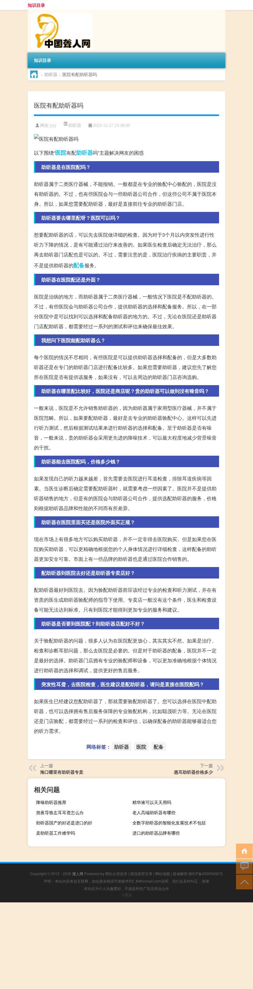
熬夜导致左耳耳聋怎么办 (60, 812)
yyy (53, 125)
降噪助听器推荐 (51, 802)
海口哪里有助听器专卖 (61, 772)
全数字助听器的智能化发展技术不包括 (169, 822)
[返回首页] (243, 851)
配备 (79, 265)
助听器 (50, 74)
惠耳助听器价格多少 (193, 772)
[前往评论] (243, 866)
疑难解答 (180, 873)
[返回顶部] (243, 881)
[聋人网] (60, 12)
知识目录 (36, 5)
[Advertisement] (126, 945)
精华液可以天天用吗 (151, 802)
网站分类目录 (116, 873)
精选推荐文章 (141, 873)
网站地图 (162, 873)
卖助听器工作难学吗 (55, 833)
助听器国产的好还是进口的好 (64, 822)
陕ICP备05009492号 (206, 873)
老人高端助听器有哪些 (154, 812)
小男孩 (126, 894)
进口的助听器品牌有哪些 (156, 833)
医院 (60, 152)
